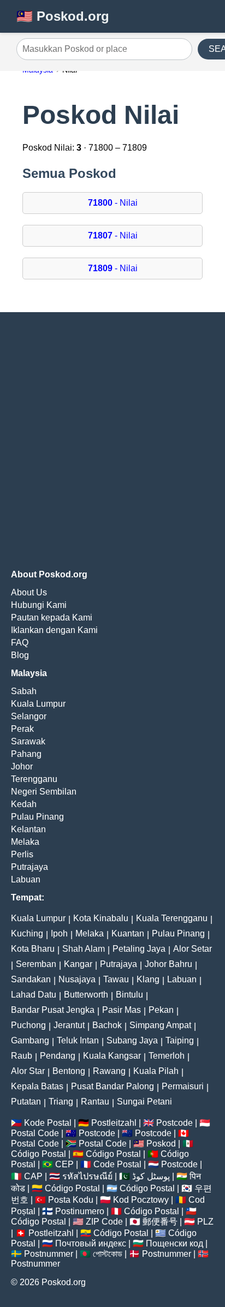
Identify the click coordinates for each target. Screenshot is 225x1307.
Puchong (28, 1025)
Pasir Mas (121, 1009)
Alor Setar (192, 948)
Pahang (26, 754)
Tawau (116, 979)
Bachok (107, 1025)
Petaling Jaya (138, 948)
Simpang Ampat (160, 1025)
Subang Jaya (132, 1040)
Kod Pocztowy (141, 1199)
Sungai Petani (144, 1101)
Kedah (24, 804)
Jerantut (69, 1025)
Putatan (26, 1101)
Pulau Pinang (37, 816)
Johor (22, 766)
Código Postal (38, 1154)
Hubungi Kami (39, 605)
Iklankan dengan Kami (54, 630)
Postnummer (48, 1253)
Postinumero (79, 1211)
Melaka (25, 841)
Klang (148, 979)
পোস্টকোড (107, 1253)
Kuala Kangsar (112, 1055)
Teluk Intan (78, 1040)
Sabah (24, 691)
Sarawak (28, 741)
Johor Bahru (168, 964)
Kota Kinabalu (100, 918)
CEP (64, 1164)
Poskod (161, 1143)
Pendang (57, 1055)
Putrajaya (29, 867)
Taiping (179, 1040)
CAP (33, 1176)
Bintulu (129, 994)
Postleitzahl (114, 1122)
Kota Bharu (33, 948)
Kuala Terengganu (172, 918)
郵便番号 (160, 1221)
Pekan (161, 1009)
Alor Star (28, 1071)
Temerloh (167, 1055)
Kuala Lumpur (38, 703)
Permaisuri (183, 1086)
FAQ (19, 642)
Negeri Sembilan (43, 791)
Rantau (95, 1101)
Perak (22, 728)
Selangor (28, 716)
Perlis (22, 854)
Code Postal (117, 1164)
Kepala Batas (37, 1086)
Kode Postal (48, 1122)
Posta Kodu (70, 1199)
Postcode (174, 1122)
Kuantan (127, 933)
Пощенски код (174, 1243)
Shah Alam (83, 948)
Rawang (109, 1071)
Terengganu (34, 779)
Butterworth (86, 994)
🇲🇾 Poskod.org (62, 16)
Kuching (27, 933)
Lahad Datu (33, 994)
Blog (20, 655)
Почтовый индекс (90, 1243)
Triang (61, 1101)
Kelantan (28, 829)
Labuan (25, 879)
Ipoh (59, 933)
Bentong (68, 1071)
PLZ (205, 1221)
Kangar (78, 964)
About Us (29, 592)
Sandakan (31, 979)
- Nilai (113, 202)
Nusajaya (77, 979)
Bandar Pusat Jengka (52, 1009)
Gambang (30, 1040)
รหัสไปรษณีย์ (87, 1176)
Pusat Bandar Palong (112, 1086)
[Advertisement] (112, 441)
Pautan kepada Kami (51, 617)
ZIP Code (104, 1221)
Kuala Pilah (156, 1071)
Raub (21, 1055)
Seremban (36, 964)
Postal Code (35, 1133)
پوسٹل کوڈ (151, 1176)
